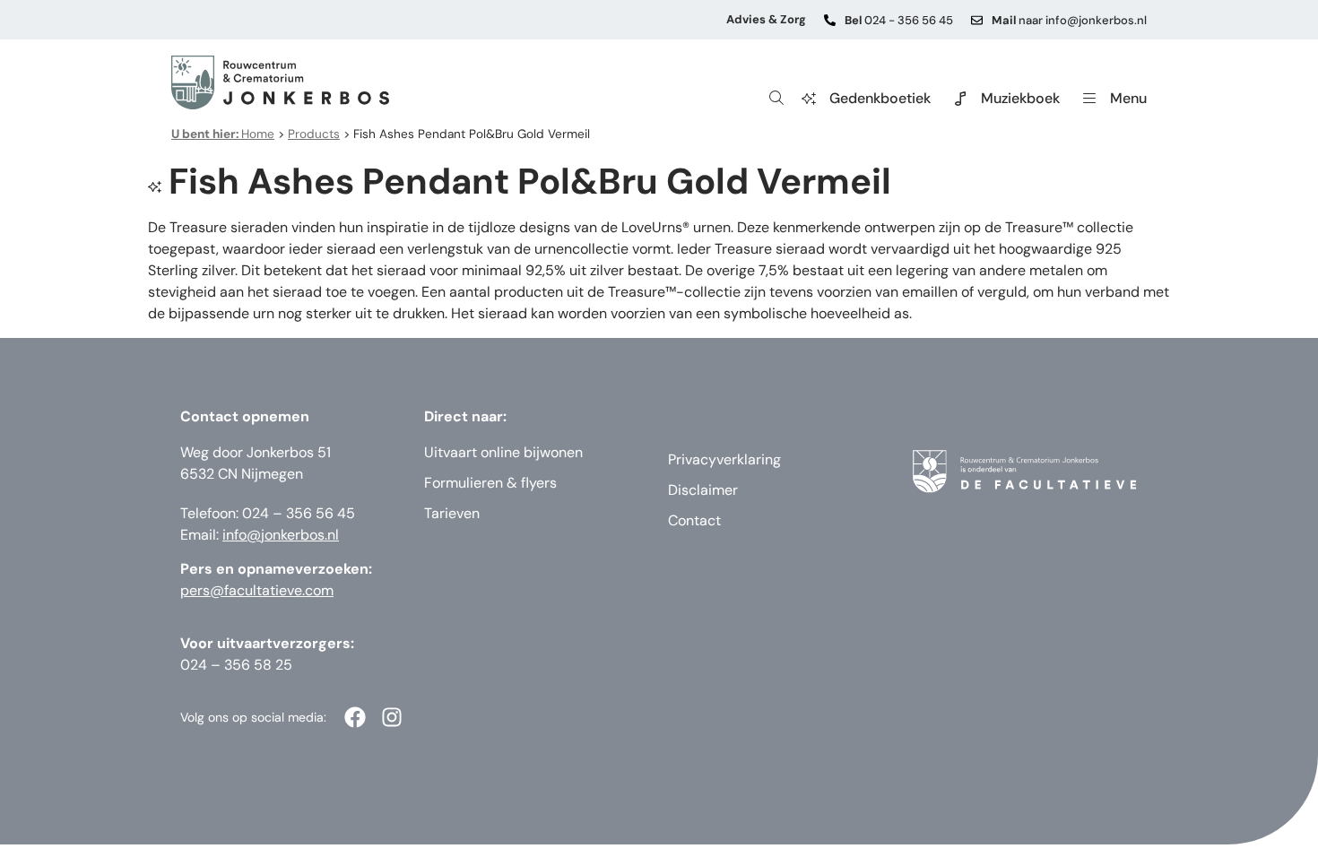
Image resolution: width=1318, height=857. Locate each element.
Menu (1128, 98)
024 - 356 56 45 (899, 20)
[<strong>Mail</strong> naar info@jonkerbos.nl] (977, 20)
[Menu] (1089, 98)
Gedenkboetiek (880, 98)
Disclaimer (703, 489)
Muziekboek (1020, 98)
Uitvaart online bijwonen (503, 452)
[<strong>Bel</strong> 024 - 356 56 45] (830, 20)
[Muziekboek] (960, 98)
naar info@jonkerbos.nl (1069, 20)
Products (314, 134)
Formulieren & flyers (490, 482)
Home (222, 134)
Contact (694, 520)
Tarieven (452, 513)
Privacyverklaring (724, 459)
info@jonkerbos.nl (280, 534)
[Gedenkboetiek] (809, 98)
